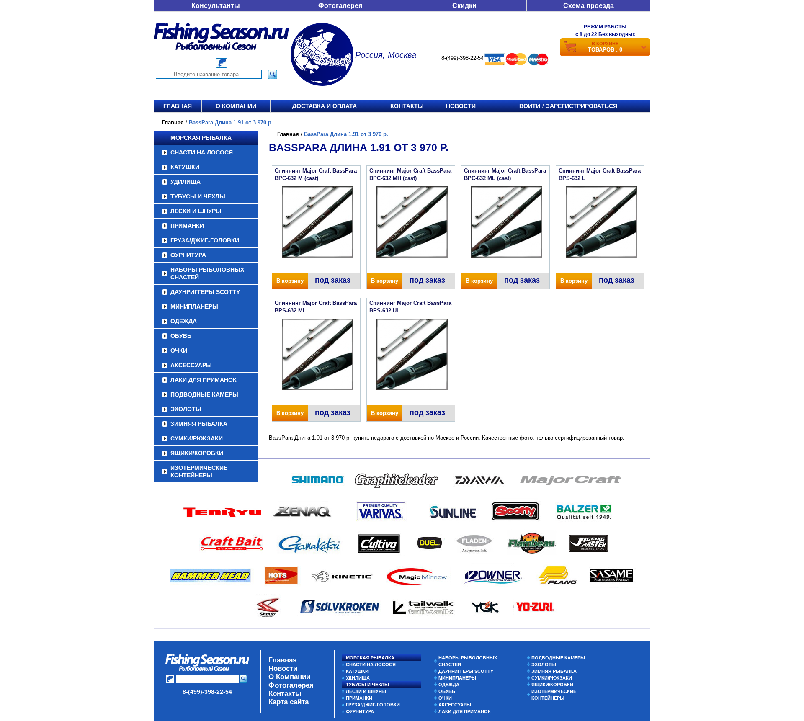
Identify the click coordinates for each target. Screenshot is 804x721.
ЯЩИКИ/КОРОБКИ (196, 453)
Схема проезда (588, 5)
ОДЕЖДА (183, 321)
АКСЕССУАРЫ (191, 365)
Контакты (407, 106)
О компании (236, 106)
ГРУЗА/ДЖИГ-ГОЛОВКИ (204, 240)
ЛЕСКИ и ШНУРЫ (196, 211)
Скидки (464, 5)
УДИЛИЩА (185, 181)
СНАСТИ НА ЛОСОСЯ (201, 152)
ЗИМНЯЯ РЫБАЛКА (198, 423)
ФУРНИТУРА (188, 255)
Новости (461, 106)
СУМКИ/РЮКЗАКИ (196, 438)
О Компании (289, 677)
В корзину (290, 281)
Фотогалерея (340, 5)
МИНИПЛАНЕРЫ (194, 306)
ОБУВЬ (180, 335)
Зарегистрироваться (581, 106)
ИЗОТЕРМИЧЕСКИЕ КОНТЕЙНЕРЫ (198, 471)
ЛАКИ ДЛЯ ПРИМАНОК (203, 379)
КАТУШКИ (184, 167)
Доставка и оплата (324, 106)
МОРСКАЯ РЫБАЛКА (201, 137)
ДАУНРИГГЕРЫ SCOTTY (205, 291)
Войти (529, 106)
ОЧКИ (178, 350)
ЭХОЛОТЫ (185, 409)
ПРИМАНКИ (187, 225)
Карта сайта (288, 702)
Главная (177, 106)
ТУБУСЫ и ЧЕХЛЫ (197, 196)
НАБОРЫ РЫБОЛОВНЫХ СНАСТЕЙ (207, 273)
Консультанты (215, 5)
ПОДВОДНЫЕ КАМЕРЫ (204, 394)
